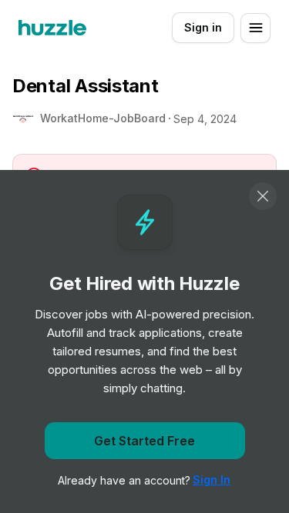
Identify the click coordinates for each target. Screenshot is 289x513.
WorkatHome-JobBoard (103, 118)
